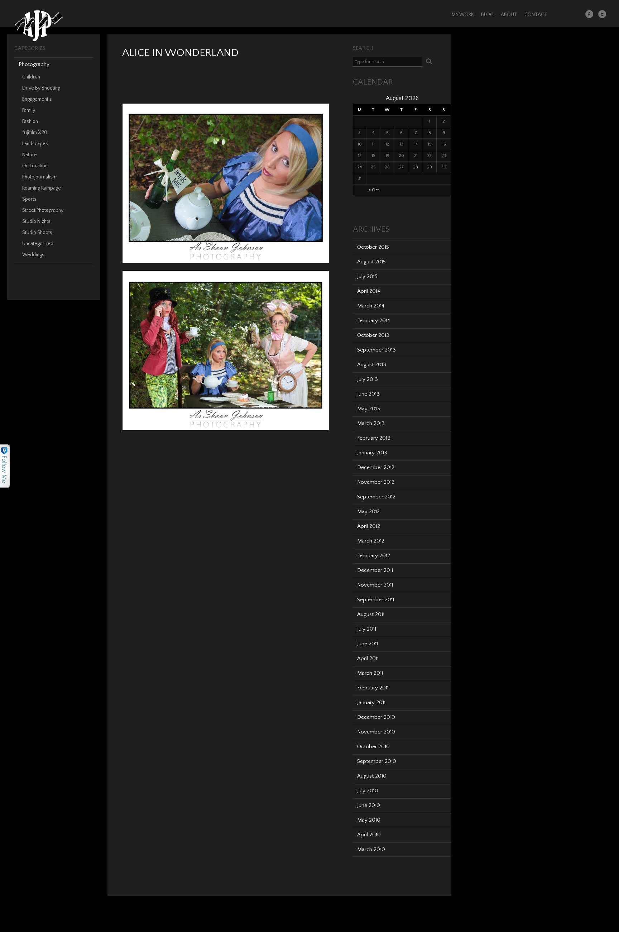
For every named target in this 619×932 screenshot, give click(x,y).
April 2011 (368, 658)
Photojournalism (39, 177)
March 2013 (371, 423)
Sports (29, 199)
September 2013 (376, 350)
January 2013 (372, 453)
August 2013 (371, 365)
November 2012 (375, 482)
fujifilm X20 (34, 132)
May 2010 (368, 820)
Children (31, 77)
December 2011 (375, 570)
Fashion (30, 121)
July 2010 (367, 791)
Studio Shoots (37, 232)
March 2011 (370, 673)
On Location (35, 166)
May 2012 (368, 511)
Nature (29, 155)
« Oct (374, 190)
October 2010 (373, 747)
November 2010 (376, 732)
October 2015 (373, 247)
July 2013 (367, 379)
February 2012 (373, 556)
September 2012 (376, 497)
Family (28, 110)
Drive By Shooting (41, 88)
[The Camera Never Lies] (38, 40)
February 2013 (373, 438)
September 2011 (375, 600)
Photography (34, 64)
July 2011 (366, 629)
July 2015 (367, 276)
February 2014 (373, 320)
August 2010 (372, 776)
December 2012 (375, 467)
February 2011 (373, 688)
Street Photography (42, 210)
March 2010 (371, 849)
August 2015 (371, 262)
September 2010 (376, 761)
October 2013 (373, 335)
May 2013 (368, 409)
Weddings (33, 255)
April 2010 (369, 835)
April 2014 (368, 291)
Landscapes (35, 144)
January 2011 (371, 702)
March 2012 (370, 541)
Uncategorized (37, 244)
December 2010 (376, 717)
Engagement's (37, 99)
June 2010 (368, 805)
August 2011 (370, 614)
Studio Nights (36, 221)
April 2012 (368, 526)
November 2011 (375, 585)
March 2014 (370, 306)
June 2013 (368, 394)
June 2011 (367, 644)
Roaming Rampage (41, 188)
